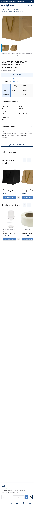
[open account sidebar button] (17, 502)
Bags (8, 9)
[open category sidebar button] (4, 502)
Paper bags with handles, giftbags (12, 11)
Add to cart (10, 197)
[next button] (31, 48)
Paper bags (15, 9)
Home (3, 9)
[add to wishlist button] (18, 197)
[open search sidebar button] (10, 502)
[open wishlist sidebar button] (23, 502)
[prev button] (3, 48)
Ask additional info (18, 144)
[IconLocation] (25, 5)
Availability (18, 74)
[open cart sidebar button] (30, 502)
